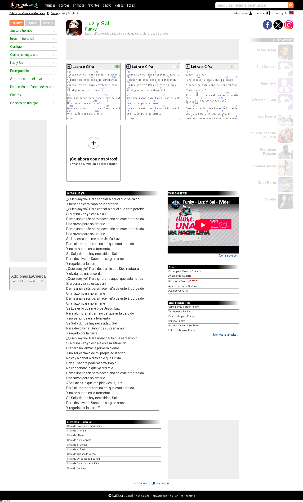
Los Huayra (267, 116)
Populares (17, 23)
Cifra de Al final (76, 449)
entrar (261, 13)
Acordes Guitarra (178, 290)
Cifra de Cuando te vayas (81, 454)
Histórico (48, 23)
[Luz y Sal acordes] (142, 482)
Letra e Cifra (83, 66)
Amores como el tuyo (26, 79)
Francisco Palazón (268, 151)
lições (131, 6)
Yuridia (270, 199)
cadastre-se (240, 13)
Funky (54, 13)
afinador (78, 6)
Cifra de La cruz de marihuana (84, 426)
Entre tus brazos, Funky (181, 330)
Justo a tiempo (21, 30)
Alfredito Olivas (264, 100)
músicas (50, 6)
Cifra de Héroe (75, 435)
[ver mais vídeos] (229, 255)
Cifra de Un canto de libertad (83, 458)
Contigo (16, 47)
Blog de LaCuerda (183, 281)
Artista (32, 23)
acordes (64, 6)
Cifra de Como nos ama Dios (83, 463)
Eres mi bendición (23, 38)
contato (190, 495)
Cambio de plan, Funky (181, 316)
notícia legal (143, 495)
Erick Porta (267, 183)
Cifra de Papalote (77, 468)
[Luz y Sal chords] (163, 482)
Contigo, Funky (176, 321)
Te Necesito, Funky (179, 311)
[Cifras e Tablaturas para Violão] (24, 7)
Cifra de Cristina (76, 430)
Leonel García (265, 166)
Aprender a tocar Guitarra (182, 286)
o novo (107, 6)
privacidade (160, 495)
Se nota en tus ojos (24, 103)
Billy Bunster (266, 67)
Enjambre (268, 83)
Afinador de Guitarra (180, 275)
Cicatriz (16, 95)
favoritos (93, 6)
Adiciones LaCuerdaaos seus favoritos (28, 278)
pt (182, 495)
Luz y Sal (16, 63)
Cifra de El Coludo (77, 444)
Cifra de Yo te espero (79, 440)
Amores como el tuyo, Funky (184, 325)
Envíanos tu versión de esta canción (93, 151)
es (171, 495)
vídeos (119, 6)
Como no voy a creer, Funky (183, 306)
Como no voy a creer (25, 55)
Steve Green (266, 50)
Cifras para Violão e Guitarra (27, 13)
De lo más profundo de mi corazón (31, 87)
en (176, 495)
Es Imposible (19, 71)
